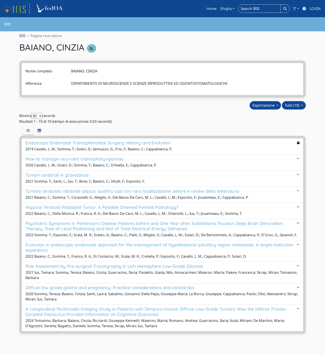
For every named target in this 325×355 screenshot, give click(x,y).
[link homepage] (16, 8)
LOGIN (315, 8)
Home (211, 8)
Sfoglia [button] (226, 8)
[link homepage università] (50, 8)
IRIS (22, 35)
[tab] (28, 130)
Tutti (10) (292, 105)
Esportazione (263, 105)
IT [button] (294, 8)
